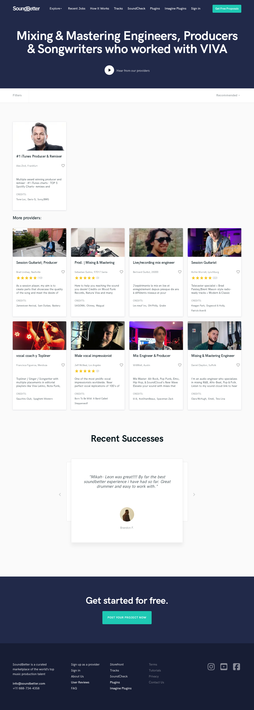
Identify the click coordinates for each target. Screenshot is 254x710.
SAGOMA (80, 305)
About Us (77, 676)
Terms (153, 665)
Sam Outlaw (44, 305)
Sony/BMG (43, 199)
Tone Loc (21, 199)
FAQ (74, 688)
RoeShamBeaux (147, 398)
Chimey (90, 305)
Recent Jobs (76, 9)
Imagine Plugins (175, 9)
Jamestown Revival (26, 305)
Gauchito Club (24, 398)
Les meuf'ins (139, 305)
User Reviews (80, 682)
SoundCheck (136, 9)
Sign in (195, 9)
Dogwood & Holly (215, 305)
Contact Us (156, 682)
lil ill (135, 398)
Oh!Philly (153, 305)
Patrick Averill (198, 310)
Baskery (56, 305)
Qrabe (162, 305)
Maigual (100, 305)
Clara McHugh (198, 398)
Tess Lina (220, 398)
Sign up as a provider (85, 665)
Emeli (211, 398)
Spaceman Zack (165, 398)
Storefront (117, 665)
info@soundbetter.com (29, 684)
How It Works (99, 9)
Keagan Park (198, 305)
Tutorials (155, 670)
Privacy (154, 676)
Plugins (155, 9)
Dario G (32, 199)
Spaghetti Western (43, 398)
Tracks (118, 9)
